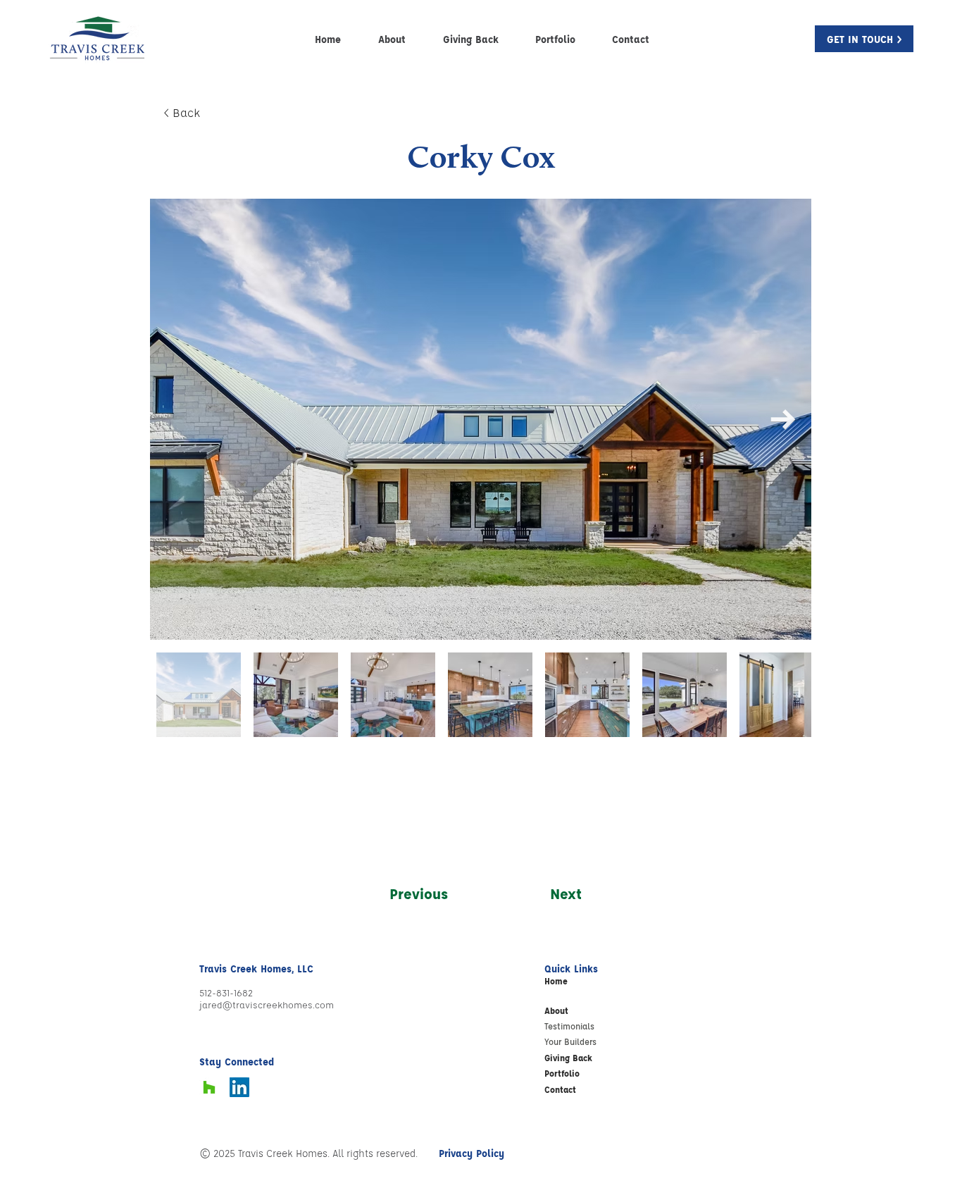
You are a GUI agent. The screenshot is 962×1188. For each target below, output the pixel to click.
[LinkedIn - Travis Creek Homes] (239, 1087)
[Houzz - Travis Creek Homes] (209, 1087)
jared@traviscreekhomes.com (266, 1004)
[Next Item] (782, 419)
